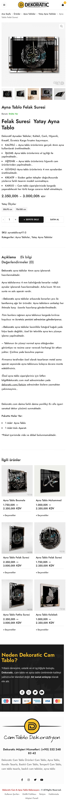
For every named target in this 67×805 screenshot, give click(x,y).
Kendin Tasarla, (10, 764)
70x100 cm (21, 209)
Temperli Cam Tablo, (51, 764)
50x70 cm (7, 209)
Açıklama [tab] (9, 257)
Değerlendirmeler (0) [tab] (18, 262)
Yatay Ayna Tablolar (47, 13)
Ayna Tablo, (54, 760)
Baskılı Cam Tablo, (29, 764)
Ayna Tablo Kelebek (46, 614)
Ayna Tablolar (29, 13)
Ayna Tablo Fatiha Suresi (16, 614)
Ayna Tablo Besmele (14, 500)
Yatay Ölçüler (9, 204)
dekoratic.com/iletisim (14, 384)
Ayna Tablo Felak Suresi (16, 557)
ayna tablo (49, 769)
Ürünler (17, 13)
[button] (61, 26)
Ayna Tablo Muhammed (48, 500)
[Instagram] (28, 692)
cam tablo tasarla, (11, 769)
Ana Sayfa (6, 13)
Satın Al (54, 219)
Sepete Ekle (32, 219)
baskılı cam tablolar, (32, 769)
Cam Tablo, (41, 760)
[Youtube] (41, 692)
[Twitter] (35, 692)
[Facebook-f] (22, 692)
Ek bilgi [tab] (26, 257)
